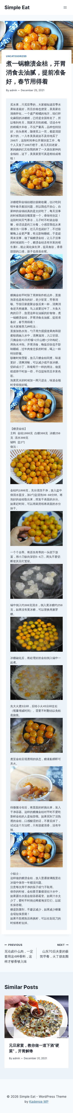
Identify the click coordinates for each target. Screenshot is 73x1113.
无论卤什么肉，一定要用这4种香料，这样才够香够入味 (18, 953)
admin (13, 90)
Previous (9, 1031)
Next (64, 1031)
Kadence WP (38, 1101)
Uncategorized (16, 56)
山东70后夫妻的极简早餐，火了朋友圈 (54, 950)
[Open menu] (65, 7)
